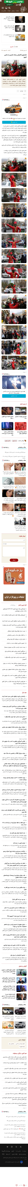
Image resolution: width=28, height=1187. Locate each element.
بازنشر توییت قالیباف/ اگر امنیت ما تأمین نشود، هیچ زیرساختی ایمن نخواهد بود (14, 801)
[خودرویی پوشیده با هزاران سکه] (21, 411)
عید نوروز (15, 441)
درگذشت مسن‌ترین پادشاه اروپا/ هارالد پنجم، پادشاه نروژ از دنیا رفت (15, 852)
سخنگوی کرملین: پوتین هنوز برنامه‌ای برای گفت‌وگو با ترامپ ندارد (16, 652)
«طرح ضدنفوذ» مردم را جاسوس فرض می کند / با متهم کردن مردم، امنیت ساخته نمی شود (8, 996)
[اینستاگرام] (12, 1147)
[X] (16, 1147)
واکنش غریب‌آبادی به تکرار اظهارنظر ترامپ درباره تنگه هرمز (14, 811)
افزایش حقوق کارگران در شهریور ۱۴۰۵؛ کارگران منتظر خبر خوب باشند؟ (8, 971)
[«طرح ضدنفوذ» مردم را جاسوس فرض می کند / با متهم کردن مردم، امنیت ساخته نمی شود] (21, 996)
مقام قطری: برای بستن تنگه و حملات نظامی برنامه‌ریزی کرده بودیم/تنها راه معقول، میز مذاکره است (15, 766)
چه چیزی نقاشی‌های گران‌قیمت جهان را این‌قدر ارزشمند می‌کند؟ (9, 18)
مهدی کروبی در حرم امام (19, 843)
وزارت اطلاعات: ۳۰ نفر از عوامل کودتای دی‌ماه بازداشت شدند (15, 779)
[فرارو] (23, 9)
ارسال (14, 560)
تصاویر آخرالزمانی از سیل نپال (17, 955)
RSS (3, 1154)
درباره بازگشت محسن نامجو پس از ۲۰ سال (14, 908)
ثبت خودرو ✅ (14, 122)
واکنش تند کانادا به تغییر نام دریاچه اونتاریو (14, 945)
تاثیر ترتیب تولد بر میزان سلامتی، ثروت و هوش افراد (9, 27)
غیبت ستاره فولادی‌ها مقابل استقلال (16, 631)
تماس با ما (18, 1151)
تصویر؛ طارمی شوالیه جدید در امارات (15, 643)
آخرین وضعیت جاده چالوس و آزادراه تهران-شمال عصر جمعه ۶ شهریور (15, 1089)
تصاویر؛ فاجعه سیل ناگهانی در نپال (7, 417)
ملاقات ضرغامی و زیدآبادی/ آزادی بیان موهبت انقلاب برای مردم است (14, 707)
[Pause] (4, 388)
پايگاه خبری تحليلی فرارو (11, 1157)
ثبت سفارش (14, 396)
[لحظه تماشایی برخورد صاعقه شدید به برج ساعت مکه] (7, 426)
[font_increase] (25, 91)
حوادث (9, 11)
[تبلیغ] (14, 3)
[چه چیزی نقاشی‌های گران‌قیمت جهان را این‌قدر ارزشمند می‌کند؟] (20, 19)
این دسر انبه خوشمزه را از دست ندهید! (9, 35)
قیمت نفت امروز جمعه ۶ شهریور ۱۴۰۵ (16, 916)
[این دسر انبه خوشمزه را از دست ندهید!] (20, 37)
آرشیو (13, 1151)
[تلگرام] (7, 1147)
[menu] (2, 8)
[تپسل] (3, 100)
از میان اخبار (23, 404)
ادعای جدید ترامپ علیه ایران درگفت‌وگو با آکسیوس (16, 718)
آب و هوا (8, 1154)
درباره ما (24, 1151)
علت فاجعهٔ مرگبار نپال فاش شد (17, 833)
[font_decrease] (18, 91)
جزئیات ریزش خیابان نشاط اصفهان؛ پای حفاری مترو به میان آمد (14, 728)
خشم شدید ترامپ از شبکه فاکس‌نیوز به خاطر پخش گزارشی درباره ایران (15, 936)
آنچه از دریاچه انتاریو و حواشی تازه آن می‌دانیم (13, 790)
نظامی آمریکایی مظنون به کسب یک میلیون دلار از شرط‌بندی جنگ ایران (14, 742)
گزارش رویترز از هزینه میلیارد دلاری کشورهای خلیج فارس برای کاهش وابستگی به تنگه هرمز (14, 1098)
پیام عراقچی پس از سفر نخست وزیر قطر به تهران (15, 888)
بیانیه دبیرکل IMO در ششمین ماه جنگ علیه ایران (15, 754)
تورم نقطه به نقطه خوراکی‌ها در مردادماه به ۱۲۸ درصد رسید (14, 824)
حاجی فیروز (7, 441)
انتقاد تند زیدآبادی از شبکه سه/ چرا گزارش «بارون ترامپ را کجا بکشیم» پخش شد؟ (15, 864)
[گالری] (14, 165)
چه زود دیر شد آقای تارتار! (18, 899)
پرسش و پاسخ (22, 1154)
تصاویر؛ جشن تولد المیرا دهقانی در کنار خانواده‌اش (16, 1078)
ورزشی (13, 11)
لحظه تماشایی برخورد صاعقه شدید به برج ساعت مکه (7, 433)
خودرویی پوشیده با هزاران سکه (21, 417)
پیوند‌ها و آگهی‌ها (6, 1151)
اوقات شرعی (14, 1154)
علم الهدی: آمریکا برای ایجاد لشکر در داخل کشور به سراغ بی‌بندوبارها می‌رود (14, 683)
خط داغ (24, 693)
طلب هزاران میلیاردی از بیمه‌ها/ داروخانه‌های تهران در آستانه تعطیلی (15, 876)
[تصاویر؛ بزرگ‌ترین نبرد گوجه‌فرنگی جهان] (21, 426)
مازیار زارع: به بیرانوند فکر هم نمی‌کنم (16, 639)
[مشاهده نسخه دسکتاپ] (6, 8)
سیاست (17, 11)
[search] (9, 8)
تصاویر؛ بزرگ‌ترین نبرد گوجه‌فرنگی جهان (22, 432)
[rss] (21, 1147)
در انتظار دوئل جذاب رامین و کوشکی (16, 635)
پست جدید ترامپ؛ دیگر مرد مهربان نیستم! (14, 647)
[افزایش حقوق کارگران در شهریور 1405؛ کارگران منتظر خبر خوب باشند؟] (21, 972)
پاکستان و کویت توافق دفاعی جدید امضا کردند (13, 621)
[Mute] (6, 388)
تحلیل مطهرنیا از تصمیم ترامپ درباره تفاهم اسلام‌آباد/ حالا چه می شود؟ (15, 926)
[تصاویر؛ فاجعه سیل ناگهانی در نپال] (7, 411)
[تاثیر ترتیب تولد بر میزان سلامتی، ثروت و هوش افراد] (20, 28)
